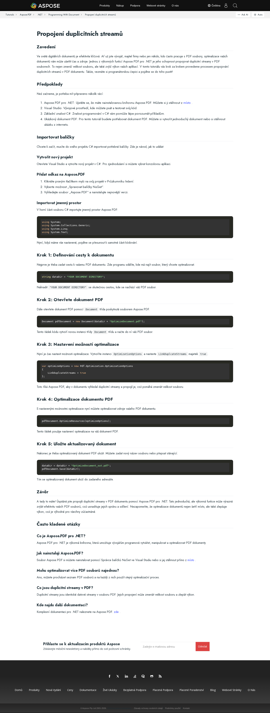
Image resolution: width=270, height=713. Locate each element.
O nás (175, 5)
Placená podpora (163, 690)
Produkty (105, 5)
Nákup (120, 5)
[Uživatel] (226, 5)
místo (187, 102)
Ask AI (245, 14)
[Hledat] (235, 5)
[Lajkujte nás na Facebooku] (109, 676)
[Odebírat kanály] (160, 676)
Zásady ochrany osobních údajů (148, 708)
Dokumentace (88, 690)
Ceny (70, 690)
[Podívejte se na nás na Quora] (143, 676)
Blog (213, 690)
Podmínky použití (173, 708)
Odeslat (202, 646)
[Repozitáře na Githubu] (152, 676)
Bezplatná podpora (134, 690)
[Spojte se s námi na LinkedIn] (126, 676)
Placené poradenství (191, 690)
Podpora (135, 5)
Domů (18, 690)
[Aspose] (45, 5)
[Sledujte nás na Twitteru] (118, 676)
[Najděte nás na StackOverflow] (135, 676)
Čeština (215, 5)
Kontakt (186, 708)
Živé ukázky (110, 690)
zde (116, 612)
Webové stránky (156, 5)
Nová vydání (53, 690)
